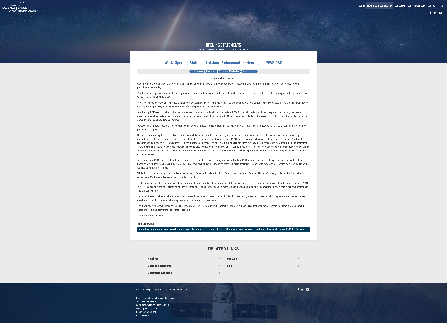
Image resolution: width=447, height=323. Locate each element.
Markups (232, 258)
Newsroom (419, 5)
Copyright (167, 289)
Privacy (146, 289)
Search (442, 5)
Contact (432, 5)
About (362, 5)
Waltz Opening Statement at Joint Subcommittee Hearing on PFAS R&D (224, 62)
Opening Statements (223, 45)
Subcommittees (403, 5)
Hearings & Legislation (379, 5)
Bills (229, 265)
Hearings (153, 258)
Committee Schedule (160, 272)
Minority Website (179, 289)
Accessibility (155, 289)
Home (201, 49)
